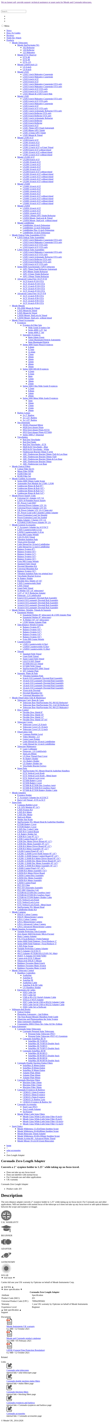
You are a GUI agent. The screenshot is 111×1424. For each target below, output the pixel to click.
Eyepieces (21, 323)
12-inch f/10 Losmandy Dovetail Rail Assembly (37, 603)
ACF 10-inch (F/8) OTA (33, 298)
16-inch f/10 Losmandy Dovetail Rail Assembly (37, 607)
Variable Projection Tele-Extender (31, 931)
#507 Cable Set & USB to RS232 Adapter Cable (43, 1002)
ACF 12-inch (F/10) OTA (34, 286)
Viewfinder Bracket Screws (29, 576)
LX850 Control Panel (26, 883)
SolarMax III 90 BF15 (37, 1053)
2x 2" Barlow (28, 415)
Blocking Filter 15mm (32, 1085)
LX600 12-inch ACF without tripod (38, 198)
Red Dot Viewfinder (31, 439)
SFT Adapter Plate (31, 671)
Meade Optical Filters (21, 466)
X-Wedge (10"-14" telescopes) (30, 590)
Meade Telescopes (20, 43)
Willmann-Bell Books (21, 1009)
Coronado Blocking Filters (28, 1080)
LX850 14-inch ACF (32, 213)
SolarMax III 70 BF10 (37, 1041)
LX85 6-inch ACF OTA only (35, 101)
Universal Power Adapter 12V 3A (32, 505)
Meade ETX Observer (26, 55)
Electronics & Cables (26, 990)
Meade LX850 (23, 206)
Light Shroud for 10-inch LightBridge (33, 544)
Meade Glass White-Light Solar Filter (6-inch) (42, 1116)
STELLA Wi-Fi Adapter (33, 1000)
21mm (31, 408)
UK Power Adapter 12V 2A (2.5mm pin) (35, 510)
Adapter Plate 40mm (31, 1073)
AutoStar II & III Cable (33, 985)
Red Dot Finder (29, 442)
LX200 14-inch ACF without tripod (38, 179)
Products (10, 40)
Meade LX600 (23, 184)
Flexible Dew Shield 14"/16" (29, 581)
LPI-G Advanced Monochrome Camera (34, 926)
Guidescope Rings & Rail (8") (30, 486)
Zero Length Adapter (32, 1109)
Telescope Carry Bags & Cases (30, 700)
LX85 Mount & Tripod (33, 135)
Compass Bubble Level (33, 734)
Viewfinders (22, 437)
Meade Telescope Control (23, 970)
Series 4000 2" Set (36, 332)
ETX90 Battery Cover (32, 783)
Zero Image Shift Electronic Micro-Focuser (35, 934)
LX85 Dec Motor (24, 814)
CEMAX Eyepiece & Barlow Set (37, 1102)
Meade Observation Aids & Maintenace (29, 698)
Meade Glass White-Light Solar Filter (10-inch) (43, 1121)
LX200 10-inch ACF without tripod (38, 174)
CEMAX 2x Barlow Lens (34, 1099)
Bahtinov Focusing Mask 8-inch (31, 963)
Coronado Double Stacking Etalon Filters (35, 1063)
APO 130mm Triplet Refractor (36, 276)
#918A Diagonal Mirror (33, 425)
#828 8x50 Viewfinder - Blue (35, 447)
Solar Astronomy (19, 1026)
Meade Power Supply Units (24, 495)
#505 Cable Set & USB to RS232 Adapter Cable (43, 1004)
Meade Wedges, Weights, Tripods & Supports (31, 610)
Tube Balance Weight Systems (30, 625)
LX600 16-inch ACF (32, 194)
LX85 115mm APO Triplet (34, 133)
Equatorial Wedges (25, 612)
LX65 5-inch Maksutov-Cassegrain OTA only (42, 84)
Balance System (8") (26, 549)
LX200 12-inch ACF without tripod (38, 176)
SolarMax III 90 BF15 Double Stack (43, 1056)
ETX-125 (27, 62)
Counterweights (24, 642)
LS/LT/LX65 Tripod (26, 537)
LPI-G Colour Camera (27, 919)
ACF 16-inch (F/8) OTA (33, 303)
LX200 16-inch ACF (32, 169)
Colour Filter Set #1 (25, 469)
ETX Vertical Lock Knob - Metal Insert (39, 776)
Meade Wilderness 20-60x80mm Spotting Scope (38, 1131)
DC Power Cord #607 (26, 503)
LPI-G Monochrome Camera (29, 922)
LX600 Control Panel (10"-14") (31, 868)
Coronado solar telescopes (17, 1370)
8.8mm (31, 391)
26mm (31, 359)
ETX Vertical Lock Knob (34, 773)
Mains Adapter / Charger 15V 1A (31, 520)
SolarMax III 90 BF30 (37, 1058)
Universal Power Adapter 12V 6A (32, 508)
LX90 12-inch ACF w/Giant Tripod (38, 147)
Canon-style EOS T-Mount (28, 958)
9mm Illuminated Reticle (38, 342)
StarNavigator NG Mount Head (30, 907)
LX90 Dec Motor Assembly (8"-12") (33, 844)
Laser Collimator (30, 749)
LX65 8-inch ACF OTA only (35, 91)
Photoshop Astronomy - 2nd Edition (32, 1014)
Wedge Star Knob (25, 819)
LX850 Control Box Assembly (30, 875)
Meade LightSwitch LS (27, 64)
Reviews (10, 35)
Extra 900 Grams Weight (28, 534)
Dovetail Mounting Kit (27, 566)
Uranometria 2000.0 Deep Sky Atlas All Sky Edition (39, 1024)
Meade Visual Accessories (23, 320)
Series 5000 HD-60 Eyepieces (36, 369)
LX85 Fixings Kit (25, 810)
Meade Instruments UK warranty (20, 1326)
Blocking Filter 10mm (32, 1082)
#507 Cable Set (29, 995)
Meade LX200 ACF (26, 157)
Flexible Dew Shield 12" (33, 717)
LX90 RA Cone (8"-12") (28, 836)
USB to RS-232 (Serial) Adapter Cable (39, 997)
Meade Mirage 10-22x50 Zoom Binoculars (35, 1141)
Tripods (20, 651)
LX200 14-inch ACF (32, 167)
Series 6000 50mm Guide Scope (31, 481)
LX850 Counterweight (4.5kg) (36, 646)
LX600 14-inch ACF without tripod (38, 201)
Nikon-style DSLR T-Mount (29, 961)
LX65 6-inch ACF (31, 79)
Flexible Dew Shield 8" (33, 712)
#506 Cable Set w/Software (34, 1007)
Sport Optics (17, 1126)
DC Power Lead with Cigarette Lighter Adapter (37, 513)
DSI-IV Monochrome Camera (30, 917)
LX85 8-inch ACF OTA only (35, 108)
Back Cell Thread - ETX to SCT (31, 800)
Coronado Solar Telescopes (29, 1029)
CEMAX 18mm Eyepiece (34, 1095)
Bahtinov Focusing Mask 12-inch (31, 968)
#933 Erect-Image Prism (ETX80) (37, 432)
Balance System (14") (26, 556)
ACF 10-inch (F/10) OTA (34, 284)
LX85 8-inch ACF (31, 125)
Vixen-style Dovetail (26, 542)
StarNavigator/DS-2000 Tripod (36, 668)
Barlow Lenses (23, 413)
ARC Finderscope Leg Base (35, 464)
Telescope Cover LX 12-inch (35, 729)
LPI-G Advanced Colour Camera (31, 924)
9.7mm (31, 349)
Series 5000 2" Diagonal (33, 435)
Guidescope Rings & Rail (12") (30, 491)
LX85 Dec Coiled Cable (27, 829)
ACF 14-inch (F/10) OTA (34, 288)
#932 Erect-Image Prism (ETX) (36, 430)
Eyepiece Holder (24, 795)
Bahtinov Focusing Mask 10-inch (31, 965)
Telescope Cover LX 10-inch (35, 727)
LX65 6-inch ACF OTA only (35, 89)
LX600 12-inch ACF (32, 189)
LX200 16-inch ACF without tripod (38, 181)
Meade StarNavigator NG (28, 45)
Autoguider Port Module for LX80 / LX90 (35, 483)
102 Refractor (29, 47)
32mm (31, 362)
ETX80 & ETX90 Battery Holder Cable (40, 790)
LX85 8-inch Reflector (32, 123)
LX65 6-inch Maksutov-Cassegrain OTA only (42, 86)
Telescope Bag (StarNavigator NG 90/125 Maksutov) (45, 707)
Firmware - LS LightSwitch (29, 595)
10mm (31, 403)
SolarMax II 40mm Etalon (34, 1065)
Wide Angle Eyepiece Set (39, 327)
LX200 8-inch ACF (31, 159)
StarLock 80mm (30, 754)
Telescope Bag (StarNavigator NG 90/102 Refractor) (45, 702)
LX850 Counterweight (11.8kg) (36, 649)
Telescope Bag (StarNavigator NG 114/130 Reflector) (46, 705)
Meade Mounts (18, 306)
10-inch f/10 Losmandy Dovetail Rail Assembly (37, 600)
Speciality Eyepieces (31, 335)
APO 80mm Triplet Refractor (35, 271)
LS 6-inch (27, 67)
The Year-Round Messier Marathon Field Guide (37, 1017)
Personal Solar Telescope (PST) (41, 1034)
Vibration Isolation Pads (27, 539)
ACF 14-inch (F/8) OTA (33, 301)
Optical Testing (23, 1012)
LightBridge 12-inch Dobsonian (36, 228)
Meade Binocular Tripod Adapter (31, 1133)
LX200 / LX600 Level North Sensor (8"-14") (36, 853)
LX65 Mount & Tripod (27, 310)
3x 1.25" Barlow (30, 420)
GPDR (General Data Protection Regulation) (25, 1350)
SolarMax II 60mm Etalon (34, 1068)
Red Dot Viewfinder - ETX (34, 444)
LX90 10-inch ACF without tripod (37, 152)
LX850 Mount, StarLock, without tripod (40, 220)
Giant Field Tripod (25, 588)
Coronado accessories (15, 1413)
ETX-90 (26, 60)
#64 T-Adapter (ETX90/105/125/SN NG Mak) (37, 953)
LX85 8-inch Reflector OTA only (37, 116)
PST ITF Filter (23, 885)
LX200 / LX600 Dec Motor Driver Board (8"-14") (39, 861)
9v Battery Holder (25, 578)
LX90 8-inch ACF (31, 140)
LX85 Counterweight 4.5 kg (29, 530)
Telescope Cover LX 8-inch (35, 724)
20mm (31, 357)
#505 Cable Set (29, 992)
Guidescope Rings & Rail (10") (30, 488)
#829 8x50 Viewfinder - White (36, 449)
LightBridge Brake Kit (27, 909)
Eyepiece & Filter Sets (32, 325)
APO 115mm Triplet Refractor (36, 274)
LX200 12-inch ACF (32, 164)
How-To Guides (13, 33)
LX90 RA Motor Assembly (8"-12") (32, 849)
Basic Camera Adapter (27, 936)
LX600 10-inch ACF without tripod (38, 196)
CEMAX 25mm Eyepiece (34, 1097)
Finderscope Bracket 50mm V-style (38, 452)
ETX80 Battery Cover (32, 780)
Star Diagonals (23, 422)
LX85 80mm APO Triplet (34, 130)
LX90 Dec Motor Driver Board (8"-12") (34, 841)
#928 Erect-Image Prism (33, 427)
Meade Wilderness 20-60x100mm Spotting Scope (38, 1136)
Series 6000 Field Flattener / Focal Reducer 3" (37, 944)
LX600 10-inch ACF (32, 186)
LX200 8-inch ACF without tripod (37, 172)
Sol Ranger (27, 1112)
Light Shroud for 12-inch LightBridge (33, 547)
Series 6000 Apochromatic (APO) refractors (36, 267)
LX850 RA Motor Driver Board (31, 873)
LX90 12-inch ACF (31, 145)
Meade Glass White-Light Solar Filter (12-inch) (43, 1124)
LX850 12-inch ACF (32, 211)
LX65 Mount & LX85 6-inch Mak (37, 94)
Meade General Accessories (24, 525)
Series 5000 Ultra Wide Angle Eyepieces (40, 386)
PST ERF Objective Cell (28, 890)
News (9, 30)
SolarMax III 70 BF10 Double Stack (43, 1043)
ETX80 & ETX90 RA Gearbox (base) (39, 788)
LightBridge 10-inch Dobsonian (36, 225)
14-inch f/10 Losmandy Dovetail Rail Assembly (37, 605)
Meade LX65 (23, 72)
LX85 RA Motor (24, 812)
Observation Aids (24, 732)
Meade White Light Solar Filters (31, 1114)
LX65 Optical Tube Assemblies (30, 237)
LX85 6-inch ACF (31, 106)
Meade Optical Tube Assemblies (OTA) (29, 235)
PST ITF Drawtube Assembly (30, 888)
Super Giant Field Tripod (33, 659)
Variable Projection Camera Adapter (32, 948)
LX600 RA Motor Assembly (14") (32, 870)
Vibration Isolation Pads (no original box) (35, 573)
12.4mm (31, 352)
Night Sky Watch (13, 38)
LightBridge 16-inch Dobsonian (36, 232)
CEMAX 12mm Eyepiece (34, 1092)
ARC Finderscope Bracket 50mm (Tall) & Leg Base (45, 454)
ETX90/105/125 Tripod (33, 663)
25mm (31, 383)
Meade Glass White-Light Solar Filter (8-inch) (42, 1119)
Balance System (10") (26, 551)
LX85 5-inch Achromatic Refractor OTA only (42, 111)
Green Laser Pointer (31, 739)
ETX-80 (26, 57)
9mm (30, 376)
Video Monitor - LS (31, 737)
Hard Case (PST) (30, 1107)
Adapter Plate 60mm (31, 1075)
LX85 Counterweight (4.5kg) (35, 644)
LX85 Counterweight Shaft (29, 583)
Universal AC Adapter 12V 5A (30, 498)
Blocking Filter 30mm (32, 1087)
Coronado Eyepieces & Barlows (31, 1090)
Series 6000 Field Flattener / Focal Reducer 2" (37, 941)
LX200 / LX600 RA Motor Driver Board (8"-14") (38, 858)
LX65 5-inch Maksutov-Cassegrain (38, 74)
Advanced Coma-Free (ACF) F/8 (31, 293)
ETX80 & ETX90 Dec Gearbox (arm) (39, 785)
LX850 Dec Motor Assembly (29, 878)
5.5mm (31, 388)
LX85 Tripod (23, 586)
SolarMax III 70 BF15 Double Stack (43, 1048)
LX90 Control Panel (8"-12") (30, 839)
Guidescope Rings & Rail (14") (30, 493)
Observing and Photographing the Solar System (37, 1019)
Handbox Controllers (26, 973)
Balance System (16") (26, 559)
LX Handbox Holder (32, 987)
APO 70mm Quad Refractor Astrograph (40, 269)
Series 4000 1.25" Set (37, 330)
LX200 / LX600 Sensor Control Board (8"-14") (37, 856)
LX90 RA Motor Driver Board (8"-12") (34, 846)
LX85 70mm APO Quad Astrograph (38, 128)
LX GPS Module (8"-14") (28, 807)
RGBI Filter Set (24, 476)
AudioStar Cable (30, 982)
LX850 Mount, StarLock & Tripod (38, 218)
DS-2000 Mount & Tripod (28, 308)
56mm (31, 366)
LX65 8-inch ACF (31, 81)
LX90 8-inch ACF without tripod (37, 150)
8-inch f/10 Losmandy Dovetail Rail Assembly (37, 598)
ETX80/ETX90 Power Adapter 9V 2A (34, 522)
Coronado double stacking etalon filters (23, 1381)
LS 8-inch (27, 69)
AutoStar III (28, 980)
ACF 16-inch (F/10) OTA (34, 291)
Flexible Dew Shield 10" (33, 715)
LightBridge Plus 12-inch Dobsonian (38, 230)
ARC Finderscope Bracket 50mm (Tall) (40, 457)
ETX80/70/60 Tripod (32, 666)
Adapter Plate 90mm (31, 1077)
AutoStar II (27, 978)
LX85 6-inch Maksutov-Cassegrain (38, 103)
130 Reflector (28, 50)
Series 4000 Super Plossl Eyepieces (38, 344)
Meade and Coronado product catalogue (23, 1338)
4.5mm (31, 371)
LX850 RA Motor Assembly (29, 880)
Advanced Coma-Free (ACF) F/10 (32, 279)
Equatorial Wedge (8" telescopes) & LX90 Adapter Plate (47, 615)
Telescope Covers (24, 722)
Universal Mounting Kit (27, 569)
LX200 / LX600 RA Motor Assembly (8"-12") (37, 866)
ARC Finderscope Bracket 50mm (37, 461)
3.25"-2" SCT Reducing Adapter (31, 593)
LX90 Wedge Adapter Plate (34, 622)
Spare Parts (22, 768)
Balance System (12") (26, 554)
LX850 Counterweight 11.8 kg (30, 532)
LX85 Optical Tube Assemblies (30, 250)
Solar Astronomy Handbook (29, 1021)
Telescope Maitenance (26, 746)
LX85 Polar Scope (25, 946)
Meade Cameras (19, 912)
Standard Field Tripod (26, 564)
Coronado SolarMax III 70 (34, 1038)
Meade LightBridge (25, 223)
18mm (31, 381)
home (8, 1145)
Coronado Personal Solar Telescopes (38, 1031)
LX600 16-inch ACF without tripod (38, 203)
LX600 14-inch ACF (32, 191)
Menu (6, 26)
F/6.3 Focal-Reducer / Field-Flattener (33, 939)
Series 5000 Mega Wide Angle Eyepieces (40, 398)
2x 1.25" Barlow (30, 418)
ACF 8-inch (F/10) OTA (33, 281)
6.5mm (31, 374)
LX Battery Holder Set (32, 763)
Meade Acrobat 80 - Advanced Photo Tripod (36, 1138)
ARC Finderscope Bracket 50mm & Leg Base (42, 459)
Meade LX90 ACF (25, 138)
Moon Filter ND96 (25, 471)
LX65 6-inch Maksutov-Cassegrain (38, 77)
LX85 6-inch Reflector (32, 120)
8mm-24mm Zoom (36, 337)
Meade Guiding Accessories (24, 478)
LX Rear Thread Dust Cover (35, 756)
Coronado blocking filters (17, 1392)
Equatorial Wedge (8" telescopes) (37, 617)
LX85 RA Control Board (28, 832)
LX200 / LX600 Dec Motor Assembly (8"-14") (37, 863)
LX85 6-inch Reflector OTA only (37, 113)
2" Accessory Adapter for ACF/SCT (32, 527)
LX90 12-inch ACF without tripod (37, 155)
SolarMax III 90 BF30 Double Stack (43, 1060)
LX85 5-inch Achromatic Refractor (38, 118)
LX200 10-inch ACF (32, 162)
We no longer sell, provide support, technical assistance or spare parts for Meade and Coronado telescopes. (46, 2)
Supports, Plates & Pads (27, 673)
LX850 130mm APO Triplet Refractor (39, 215)
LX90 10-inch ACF (31, 142)
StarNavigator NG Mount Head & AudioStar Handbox (46, 771)
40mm (31, 364)
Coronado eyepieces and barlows (20, 1403)
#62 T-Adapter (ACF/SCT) (29, 951)
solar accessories (13, 1150)
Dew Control (23, 710)
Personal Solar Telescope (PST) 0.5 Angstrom (47, 1036)
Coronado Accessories (26, 1104)
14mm (31, 393)
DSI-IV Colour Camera (27, 914)
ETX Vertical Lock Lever (34, 778)
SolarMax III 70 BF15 (37, 1046)
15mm (31, 354)
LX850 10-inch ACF (32, 208)
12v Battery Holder (31, 761)
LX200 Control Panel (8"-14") (30, 851)
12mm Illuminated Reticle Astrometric (44, 340)
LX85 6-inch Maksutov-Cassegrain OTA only (42, 99)
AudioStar (27, 975)
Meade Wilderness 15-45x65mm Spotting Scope (38, 1129)
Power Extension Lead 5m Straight (32, 515)
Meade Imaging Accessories (24, 929)
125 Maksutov (29, 52)
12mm (31, 379)
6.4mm (31, 347)
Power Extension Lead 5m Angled (32, 517)
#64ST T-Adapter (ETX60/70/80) (31, 956)
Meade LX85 (23, 96)
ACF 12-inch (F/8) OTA (33, 296)
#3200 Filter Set (24, 474)
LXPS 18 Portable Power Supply (31, 500)
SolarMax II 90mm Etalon (34, 1070)
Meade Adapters (19, 793)
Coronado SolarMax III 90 (34, 1051)
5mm (30, 400)
